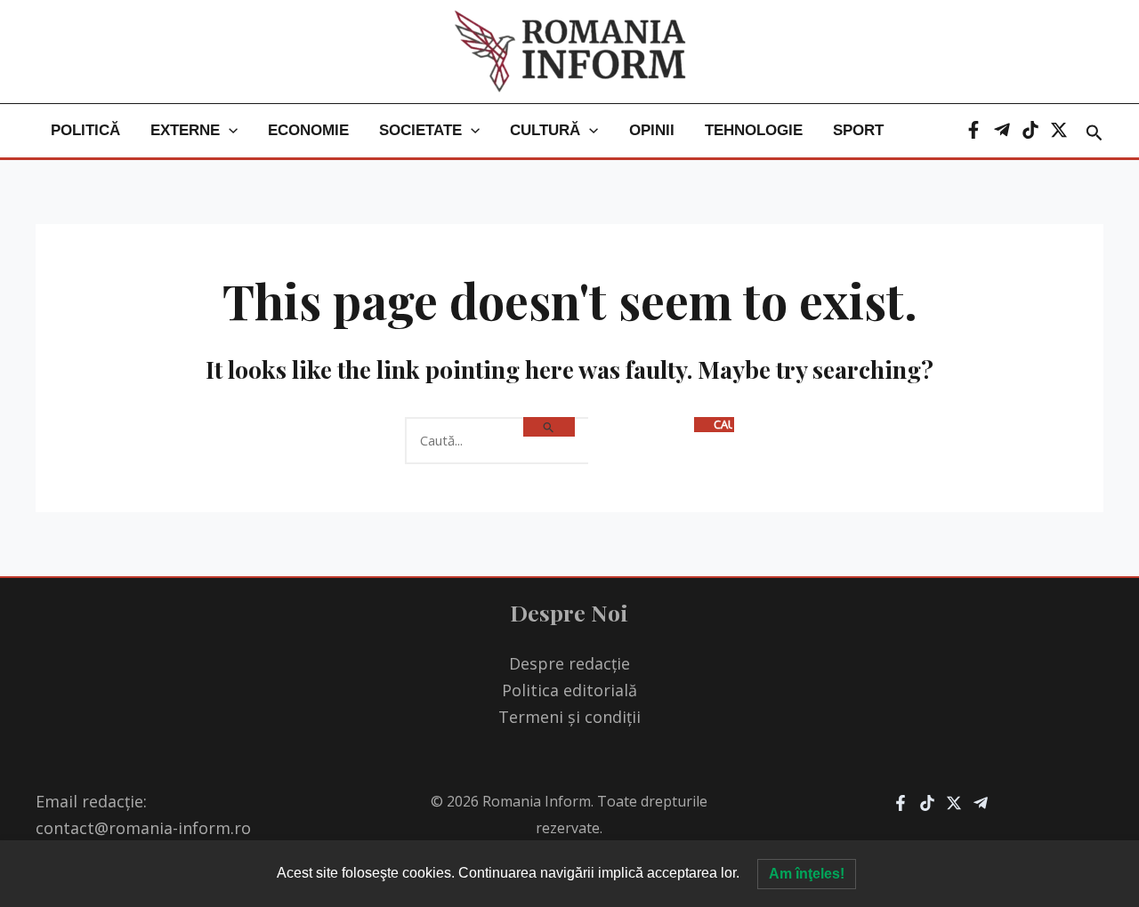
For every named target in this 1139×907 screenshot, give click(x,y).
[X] (1059, 130)
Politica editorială (569, 690)
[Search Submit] (549, 427)
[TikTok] (1030, 130)
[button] (229, 130)
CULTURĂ (545, 130)
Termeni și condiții (569, 716)
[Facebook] (973, 130)
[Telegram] (1002, 130)
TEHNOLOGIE (754, 130)
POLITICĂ (85, 130)
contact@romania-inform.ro (143, 828)
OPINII (652, 130)
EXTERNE (185, 130)
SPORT (858, 130)
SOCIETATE (420, 130)
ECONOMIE (308, 130)
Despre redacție (569, 663)
